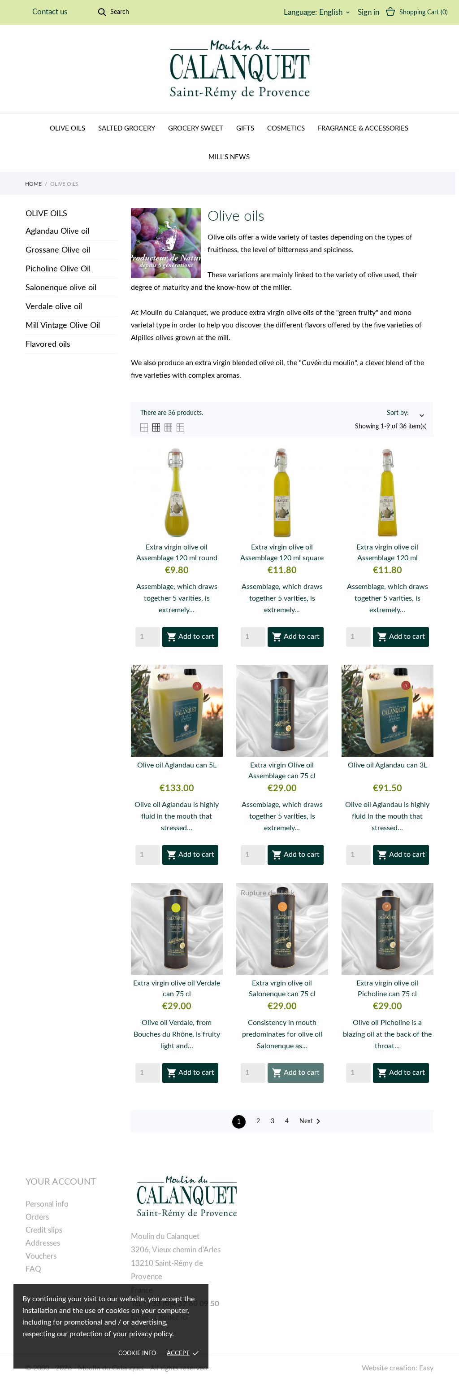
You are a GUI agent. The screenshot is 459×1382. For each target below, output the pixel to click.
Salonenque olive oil (61, 288)
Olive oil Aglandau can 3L (387, 765)
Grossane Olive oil (58, 250)
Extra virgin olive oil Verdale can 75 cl (176, 989)
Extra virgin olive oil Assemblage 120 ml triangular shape (387, 553)
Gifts (245, 128)
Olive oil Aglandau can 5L (177, 765)
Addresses (43, 1243)
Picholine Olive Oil (58, 269)
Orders (37, 1217)
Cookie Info (137, 1353)
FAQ (33, 1269)
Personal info (47, 1204)
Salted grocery (126, 128)
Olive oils (67, 128)
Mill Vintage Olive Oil (63, 326)
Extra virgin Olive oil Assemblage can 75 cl (282, 771)
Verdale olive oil (54, 307)
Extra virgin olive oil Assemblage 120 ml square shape (282, 553)
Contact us (49, 12)
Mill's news (229, 157)
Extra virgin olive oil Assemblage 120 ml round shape (176, 553)
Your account (61, 1181)
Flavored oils (48, 344)
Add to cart (190, 637)
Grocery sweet (195, 128)
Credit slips (44, 1230)
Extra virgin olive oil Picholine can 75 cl (387, 989)
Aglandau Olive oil (57, 231)
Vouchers (41, 1256)
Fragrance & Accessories (363, 128)
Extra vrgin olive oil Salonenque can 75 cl (282, 989)
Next (311, 1121)
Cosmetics (286, 128)
